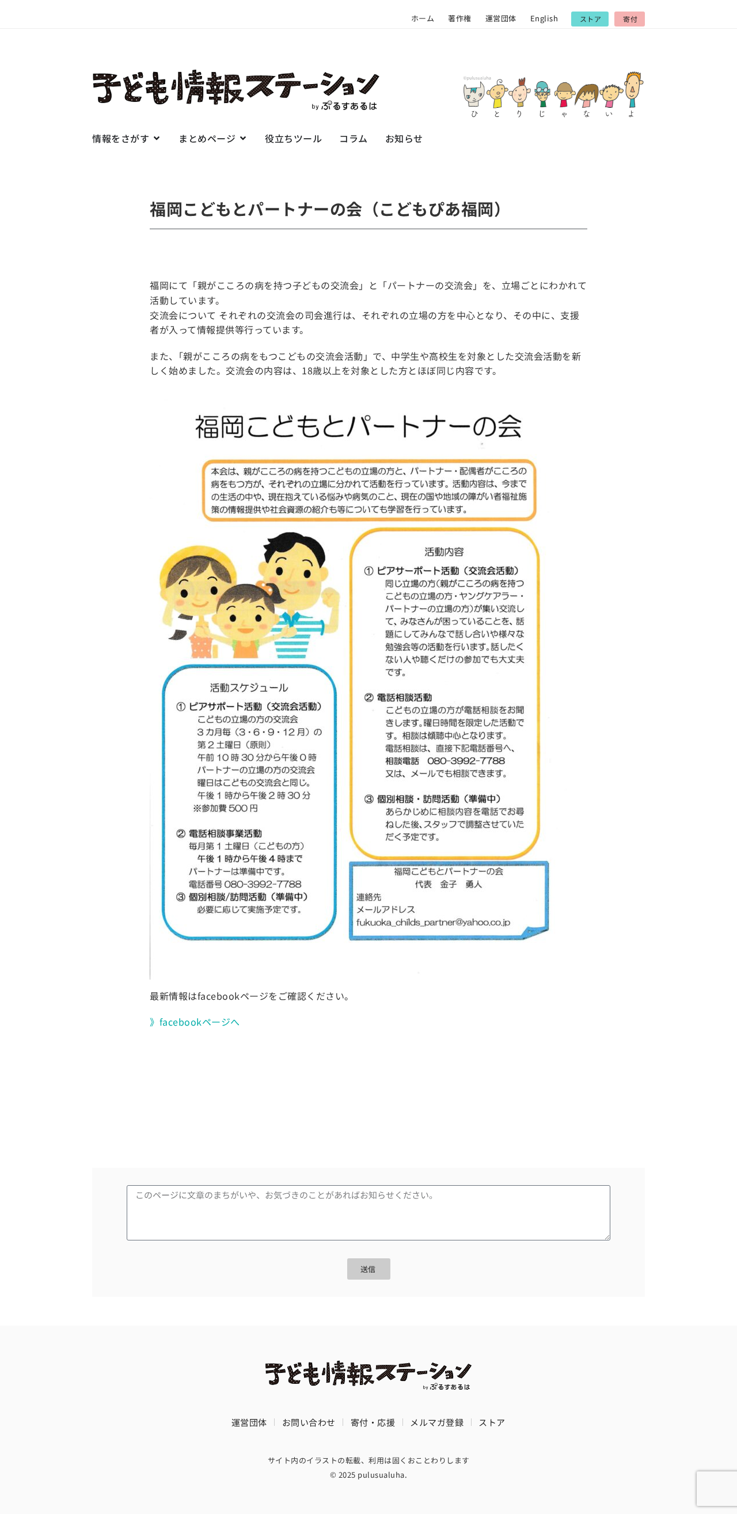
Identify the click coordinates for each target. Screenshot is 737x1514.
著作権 (460, 18)
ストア (492, 1422)
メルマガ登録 (437, 1422)
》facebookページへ (195, 1022)
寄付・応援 (373, 1422)
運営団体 (500, 18)
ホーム (423, 18)
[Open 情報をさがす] (156, 138)
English (544, 18)
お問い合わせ (309, 1422)
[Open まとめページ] (243, 138)
